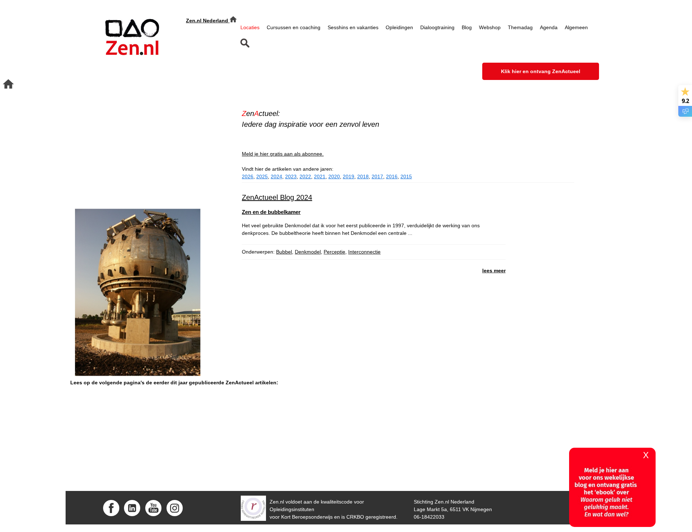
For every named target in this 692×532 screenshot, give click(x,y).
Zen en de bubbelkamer (271, 212)
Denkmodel (308, 252)
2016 (392, 176)
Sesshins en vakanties (353, 27)
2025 (262, 176)
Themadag (520, 27)
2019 (348, 176)
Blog (467, 27)
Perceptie (334, 252)
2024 (276, 176)
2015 (406, 176)
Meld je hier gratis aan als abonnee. (283, 154)
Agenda (549, 27)
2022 (305, 176)
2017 (377, 176)
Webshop (490, 27)
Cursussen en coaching (293, 27)
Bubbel (284, 252)
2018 (363, 176)
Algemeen (576, 27)
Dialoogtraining (437, 27)
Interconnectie (364, 252)
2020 (334, 176)
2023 (291, 176)
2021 (319, 176)
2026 (247, 176)
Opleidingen (399, 27)
